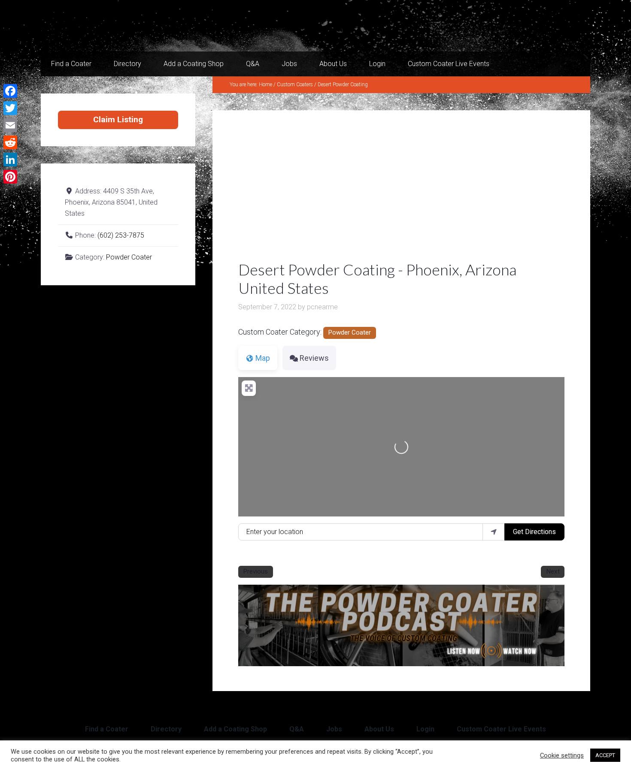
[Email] (10, 125)
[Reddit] (10, 142)
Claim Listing (118, 119)
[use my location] (493, 532)
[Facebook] (10, 91)
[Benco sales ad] (401, 663)
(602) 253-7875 (120, 235)
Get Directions (534, 532)
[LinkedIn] (10, 159)
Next (553, 571)
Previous (255, 571)
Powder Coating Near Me (126, 26)
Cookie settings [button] (562, 755)
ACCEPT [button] (605, 755)
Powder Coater (349, 332)
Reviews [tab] (314, 357)
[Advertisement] (401, 196)
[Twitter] (10, 108)
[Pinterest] (10, 176)
